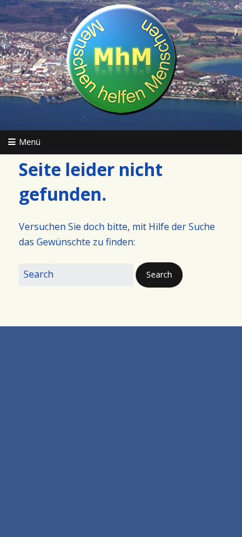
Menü (30, 141)
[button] (159, 274)
